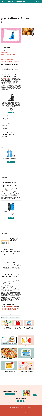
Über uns (24, 1)
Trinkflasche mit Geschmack (6, 309)
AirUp (17, 308)
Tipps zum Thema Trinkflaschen (10, 306)
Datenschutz (23, 407)
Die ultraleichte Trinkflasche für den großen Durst (8, 54)
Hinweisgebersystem (20, 409)
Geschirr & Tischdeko (11, 317)
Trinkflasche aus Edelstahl (12, 308)
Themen (28, 409)
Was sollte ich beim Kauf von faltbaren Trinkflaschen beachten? (10, 61)
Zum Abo (35, 394)
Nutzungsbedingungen (17, 407)
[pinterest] (21, 401)
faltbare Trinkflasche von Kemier (7, 78)
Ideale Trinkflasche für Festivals (5, 57)
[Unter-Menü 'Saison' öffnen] (14, 1)
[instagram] (24, 401)
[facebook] (18, 401)
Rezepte (9, 1)
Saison (13, 1)
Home (2, 15)
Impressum (12, 407)
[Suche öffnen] (36, 1)
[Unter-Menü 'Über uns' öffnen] (25, 1)
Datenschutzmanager (29, 407)
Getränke (7, 15)
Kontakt (31, 409)
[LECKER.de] (4, 1)
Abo (33, 409)
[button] (11, 56)
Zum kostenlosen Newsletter (10, 394)
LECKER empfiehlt (18, 1)
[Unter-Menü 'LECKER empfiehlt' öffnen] (21, 1)
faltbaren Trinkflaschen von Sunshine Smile (10, 191)
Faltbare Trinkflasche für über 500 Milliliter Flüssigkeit (8, 56)
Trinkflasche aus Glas (5, 308)
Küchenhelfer (17, 317)
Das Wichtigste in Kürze (4, 52)
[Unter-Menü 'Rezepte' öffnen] (10, 1)
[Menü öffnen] (40, 1)
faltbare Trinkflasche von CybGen (8, 138)
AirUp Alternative (13, 309)
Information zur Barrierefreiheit (12, 409)
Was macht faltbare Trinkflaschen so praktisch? (7, 59)
